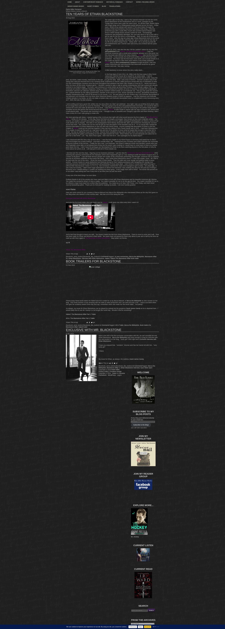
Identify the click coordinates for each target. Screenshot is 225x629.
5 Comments (103, 256)
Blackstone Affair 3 (113, 368)
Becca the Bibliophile (136, 256)
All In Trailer (119, 325)
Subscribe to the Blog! (141, 425)
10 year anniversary (121, 256)
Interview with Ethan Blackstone (93, 258)
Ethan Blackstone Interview (130, 368)
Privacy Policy (103, 371)
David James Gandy (133, 308)
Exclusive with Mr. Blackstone (93, 330)
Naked (107, 258)
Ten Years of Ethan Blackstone (94, 14)
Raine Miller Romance (73, 9)
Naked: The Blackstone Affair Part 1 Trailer (81, 314)
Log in (119, 375)
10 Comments (137, 366)
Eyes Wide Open (146, 368)
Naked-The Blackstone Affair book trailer (124, 258)
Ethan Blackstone (75, 258)
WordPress (112, 375)
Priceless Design (116, 371)
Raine (114, 373)
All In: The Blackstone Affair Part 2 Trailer (80, 318)
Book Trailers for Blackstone (93, 261)
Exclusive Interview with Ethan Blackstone (80, 198)
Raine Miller (115, 369)
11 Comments (104, 325)
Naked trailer (82, 327)
